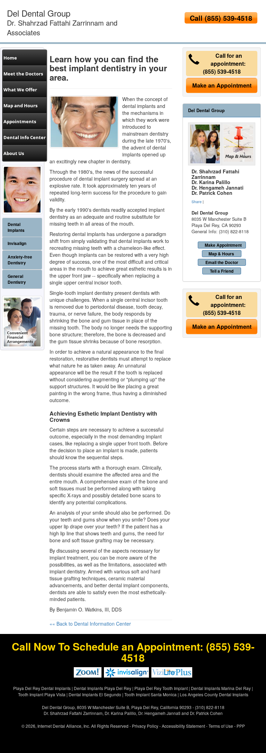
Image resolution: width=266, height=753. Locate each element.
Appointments (19, 121)
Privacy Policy (145, 726)
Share (197, 201)
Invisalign (17, 243)
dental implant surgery (103, 178)
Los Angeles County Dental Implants (214, 694)
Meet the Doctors (23, 74)
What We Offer (20, 90)
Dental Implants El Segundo (95, 694)
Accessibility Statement (183, 726)
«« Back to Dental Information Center (90, 623)
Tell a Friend (221, 271)
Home (10, 58)
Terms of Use (221, 726)
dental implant (123, 585)
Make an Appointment (221, 85)
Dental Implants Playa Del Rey (102, 688)
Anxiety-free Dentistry (20, 260)
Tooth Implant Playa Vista (41, 694)
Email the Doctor (221, 262)
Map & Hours (221, 254)
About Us (13, 153)
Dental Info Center (24, 137)
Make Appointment (223, 245)
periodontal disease (111, 306)
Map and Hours (20, 105)
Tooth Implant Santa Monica (150, 694)
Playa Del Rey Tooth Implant (161, 688)
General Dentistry (17, 279)
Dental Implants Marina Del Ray (221, 688)
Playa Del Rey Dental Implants (42, 688)
